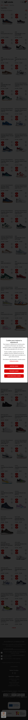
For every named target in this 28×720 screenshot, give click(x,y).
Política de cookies (14, 361)
